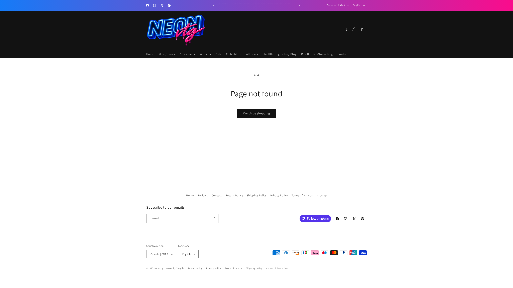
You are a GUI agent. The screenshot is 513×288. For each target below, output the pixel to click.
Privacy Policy (279, 195)
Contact (217, 195)
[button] (345, 29)
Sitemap (321, 195)
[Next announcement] (299, 5)
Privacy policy (213, 268)
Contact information (277, 268)
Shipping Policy (257, 195)
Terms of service (233, 268)
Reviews (203, 195)
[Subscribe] (213, 218)
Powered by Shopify (174, 268)
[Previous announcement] (213, 5)
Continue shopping (256, 113)
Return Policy (234, 195)
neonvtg (159, 268)
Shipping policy (254, 268)
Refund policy (195, 268)
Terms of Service (302, 195)
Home (190, 195)
